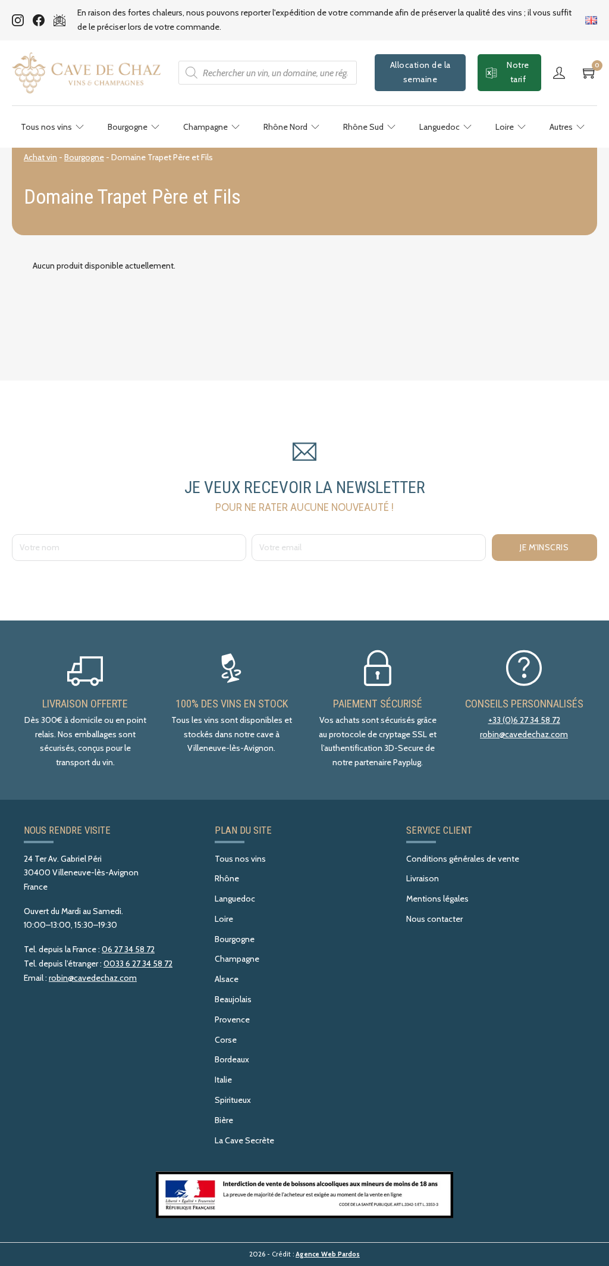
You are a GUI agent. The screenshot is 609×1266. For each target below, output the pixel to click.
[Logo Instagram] (18, 20)
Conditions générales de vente (462, 858)
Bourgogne (127, 126)
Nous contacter (434, 918)
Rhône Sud (363, 126)
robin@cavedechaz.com (524, 734)
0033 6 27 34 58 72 (137, 963)
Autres (561, 126)
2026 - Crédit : (304, 1254)
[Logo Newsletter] (59, 20)
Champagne (205, 126)
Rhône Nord (285, 126)
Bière (224, 1120)
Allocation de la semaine (420, 72)
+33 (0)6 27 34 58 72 (524, 720)
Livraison (422, 878)
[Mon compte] (562, 73)
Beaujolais (233, 999)
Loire (504, 126)
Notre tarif (518, 72)
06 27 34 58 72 (128, 949)
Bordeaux (232, 1059)
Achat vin (40, 157)
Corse (226, 1039)
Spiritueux (233, 1100)
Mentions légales (437, 898)
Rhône (227, 878)
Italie (223, 1079)
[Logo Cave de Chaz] (86, 72)
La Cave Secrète (244, 1140)
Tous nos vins (46, 126)
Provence (232, 1019)
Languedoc (439, 126)
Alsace (226, 979)
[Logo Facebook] (39, 20)
